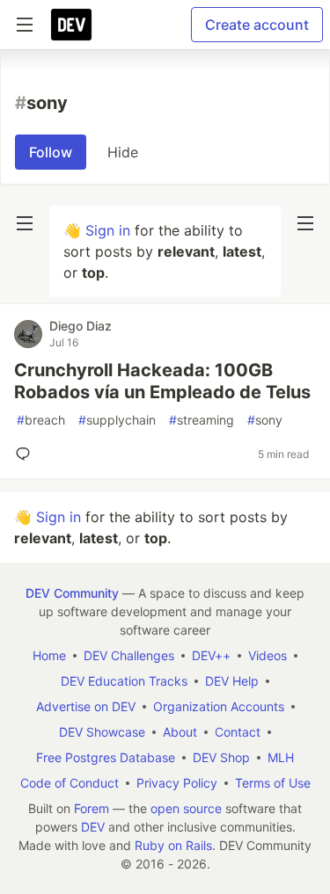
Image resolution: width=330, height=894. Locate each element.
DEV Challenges (129, 655)
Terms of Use (273, 782)
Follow (50, 152)
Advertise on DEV (86, 706)
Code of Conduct (69, 782)
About (180, 731)
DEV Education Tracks (124, 680)
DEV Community (72, 592)
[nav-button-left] (24, 223)
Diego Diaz (80, 325)
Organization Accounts (218, 706)
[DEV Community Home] (71, 24)
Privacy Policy (176, 782)
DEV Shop (221, 757)
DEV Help (232, 680)
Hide (122, 152)
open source (186, 808)
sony (264, 419)
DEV (93, 826)
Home (49, 655)
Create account (257, 24)
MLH (281, 757)
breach (41, 419)
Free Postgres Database (105, 757)
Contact (237, 731)
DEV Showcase (102, 731)
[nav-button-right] (305, 223)
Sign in (107, 230)
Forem (91, 808)
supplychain (117, 419)
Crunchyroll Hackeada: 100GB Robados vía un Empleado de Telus (162, 381)
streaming (201, 419)
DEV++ (211, 655)
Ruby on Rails (173, 845)
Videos (267, 655)
